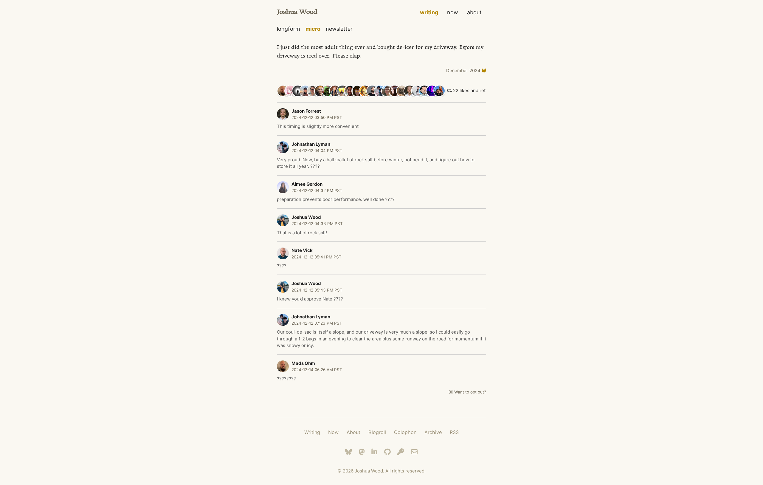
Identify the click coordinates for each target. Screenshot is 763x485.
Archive (433, 432)
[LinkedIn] (374, 452)
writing (429, 12)
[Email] (414, 452)
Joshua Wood (297, 12)
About (353, 432)
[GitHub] (387, 452)
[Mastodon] (362, 452)
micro (312, 29)
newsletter (339, 29)
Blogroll (377, 432)
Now (333, 432)
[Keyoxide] (400, 452)
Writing (312, 432)
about (474, 12)
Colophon (405, 432)
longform (288, 29)
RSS (454, 432)
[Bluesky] (348, 452)
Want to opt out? (470, 392)
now (452, 12)
